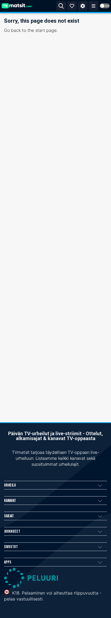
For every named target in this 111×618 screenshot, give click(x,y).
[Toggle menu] (93, 6)
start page (46, 30)
